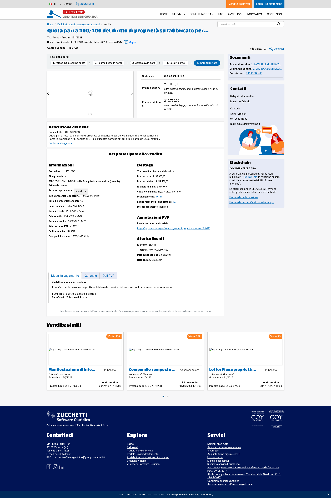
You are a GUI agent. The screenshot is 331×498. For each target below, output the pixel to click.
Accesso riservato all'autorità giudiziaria (230, 484)
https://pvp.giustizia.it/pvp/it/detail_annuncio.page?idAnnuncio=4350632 (173, 228)
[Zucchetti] (85, 4)
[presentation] (48, 93)
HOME (164, 14)
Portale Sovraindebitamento (143, 454)
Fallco (130, 443)
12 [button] (174, 201)
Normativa (254, 14)
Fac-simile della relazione (243, 197)
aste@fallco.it (63, 454)
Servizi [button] (177, 14)
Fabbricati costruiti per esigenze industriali (78, 24)
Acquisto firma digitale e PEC (223, 454)
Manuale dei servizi (218, 460)
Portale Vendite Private (140, 450)
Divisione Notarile (137, 460)
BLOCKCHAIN (250, 177)
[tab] (65, 275)
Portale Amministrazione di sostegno (148, 457)
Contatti (68, 4)
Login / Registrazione (269, 4)
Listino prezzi (215, 457)
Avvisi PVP (235, 14)
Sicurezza (213, 450)
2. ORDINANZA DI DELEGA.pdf (268, 68)
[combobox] (55, 4)
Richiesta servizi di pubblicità (223, 464)
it (55, 4)
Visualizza (81, 191)
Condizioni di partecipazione (223, 480)
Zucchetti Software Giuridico (143, 464)
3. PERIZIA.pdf (254, 73)
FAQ (220, 14)
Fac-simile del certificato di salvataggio (251, 202)
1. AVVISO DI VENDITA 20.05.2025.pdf (267, 64)
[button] (130, 42)
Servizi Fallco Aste (217, 443)
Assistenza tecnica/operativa (224, 447)
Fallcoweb (132, 447)
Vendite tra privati (239, 4)
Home (50, 24)
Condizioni (275, 14)
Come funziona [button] (201, 14)
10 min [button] (159, 196)
